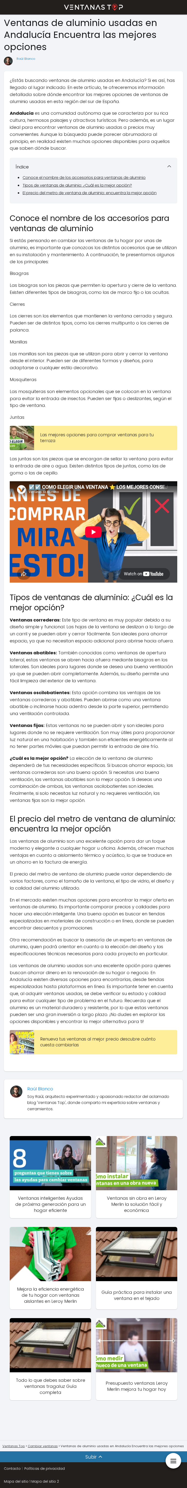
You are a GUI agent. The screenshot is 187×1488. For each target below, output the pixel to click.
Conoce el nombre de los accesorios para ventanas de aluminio (84, 177)
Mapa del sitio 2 (45, 1481)
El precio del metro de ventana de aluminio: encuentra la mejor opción (90, 193)
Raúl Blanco (26, 58)
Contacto (12, 1468)
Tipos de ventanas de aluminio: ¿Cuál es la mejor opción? (77, 185)
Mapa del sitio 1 (17, 1481)
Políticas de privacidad (44, 1468)
